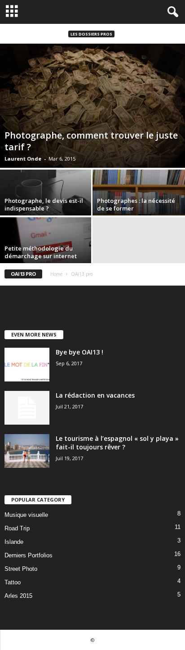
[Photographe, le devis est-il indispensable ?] (46, 204)
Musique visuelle (26, 514)
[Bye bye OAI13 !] (26, 364)
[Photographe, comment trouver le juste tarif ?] (92, 106)
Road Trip (17, 528)
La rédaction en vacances (95, 395)
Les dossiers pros (91, 34)
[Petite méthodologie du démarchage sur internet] (46, 252)
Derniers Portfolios (28, 555)
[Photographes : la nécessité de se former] (138, 204)
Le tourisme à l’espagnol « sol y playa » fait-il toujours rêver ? (117, 442)
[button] (171, 12)
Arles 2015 (18, 595)
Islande (13, 541)
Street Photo (20, 568)
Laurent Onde (22, 158)
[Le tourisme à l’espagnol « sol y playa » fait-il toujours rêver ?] (26, 451)
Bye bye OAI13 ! (79, 352)
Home (56, 274)
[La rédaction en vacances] (26, 408)
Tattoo (12, 582)
